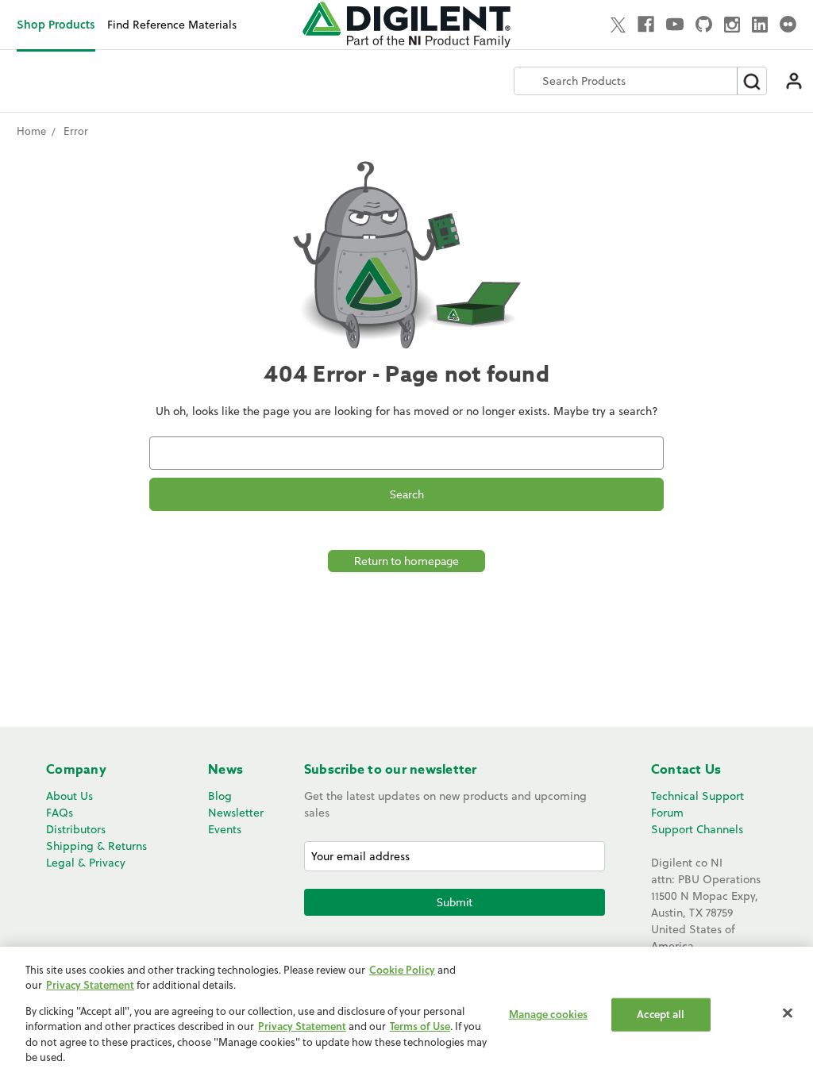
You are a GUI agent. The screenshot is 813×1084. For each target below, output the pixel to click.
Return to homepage (406, 560)
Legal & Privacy (85, 863)
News (225, 769)
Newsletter (236, 813)
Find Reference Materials (172, 25)
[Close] (787, 1013)
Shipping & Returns (96, 846)
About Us (69, 796)
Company (76, 769)
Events (224, 829)
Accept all (660, 1014)
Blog (220, 796)
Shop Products (56, 24)
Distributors (76, 829)
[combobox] (625, 80)
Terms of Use (420, 1026)
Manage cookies (548, 1014)
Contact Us (686, 769)
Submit (454, 901)
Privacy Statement (90, 985)
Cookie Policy (402, 970)
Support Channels (697, 829)
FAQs (59, 813)
